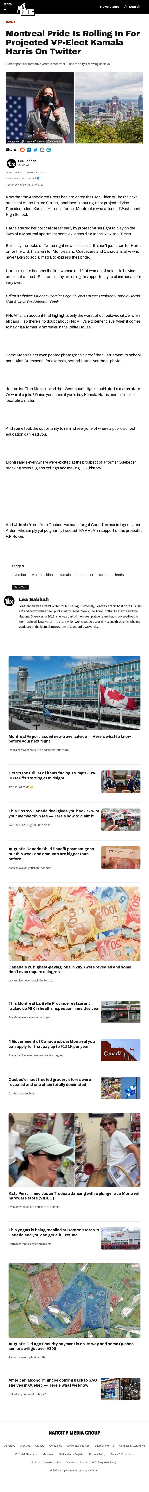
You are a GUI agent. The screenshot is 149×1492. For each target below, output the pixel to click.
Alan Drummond (29, 361)
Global (83, 1462)
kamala (65, 575)
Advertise (9, 1445)
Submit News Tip (104, 1445)
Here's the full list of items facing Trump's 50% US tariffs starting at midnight (52, 775)
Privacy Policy (97, 1454)
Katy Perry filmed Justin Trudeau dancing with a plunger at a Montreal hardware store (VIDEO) (74, 1195)
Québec (70, 1462)
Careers (39, 1445)
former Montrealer (79, 209)
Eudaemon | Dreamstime (47, 141)
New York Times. (118, 234)
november (18, 575)
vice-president (43, 575)
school (104, 575)
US (59, 1462)
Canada (47, 1462)
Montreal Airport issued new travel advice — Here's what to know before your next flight (70, 738)
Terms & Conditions (122, 1454)
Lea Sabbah (27, 161)
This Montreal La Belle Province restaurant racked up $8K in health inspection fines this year (54, 1006)
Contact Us (55, 1445)
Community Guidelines (132, 1445)
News (10, 22)
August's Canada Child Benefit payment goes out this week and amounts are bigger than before (51, 854)
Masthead (48, 1454)
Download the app (78, 1445)
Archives (25, 1445)
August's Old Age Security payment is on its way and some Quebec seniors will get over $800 (71, 1346)
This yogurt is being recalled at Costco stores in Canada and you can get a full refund (54, 1232)
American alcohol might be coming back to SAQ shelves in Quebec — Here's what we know (53, 1382)
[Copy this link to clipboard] (48, 150)
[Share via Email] (42, 150)
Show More (20, 587)
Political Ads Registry (71, 1454)
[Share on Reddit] (22, 150)
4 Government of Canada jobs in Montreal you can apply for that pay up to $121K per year (52, 1044)
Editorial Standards (26, 1454)
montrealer (85, 575)
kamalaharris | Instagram (21, 141)
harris (119, 575)
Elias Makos (35, 389)
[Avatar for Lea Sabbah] (9, 601)
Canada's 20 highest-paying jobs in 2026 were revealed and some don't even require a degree (70, 969)
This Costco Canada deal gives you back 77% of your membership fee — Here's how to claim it (54, 813)
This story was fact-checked (22, 178)
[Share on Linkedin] (29, 150)
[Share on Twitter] (35, 150)
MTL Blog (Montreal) (104, 1462)
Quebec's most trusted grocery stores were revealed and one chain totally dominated (50, 1082)
